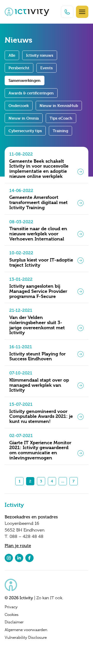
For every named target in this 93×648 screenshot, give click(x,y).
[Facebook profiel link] (29, 558)
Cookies (12, 614)
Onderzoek (19, 105)
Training (60, 130)
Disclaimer (14, 622)
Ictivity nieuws (39, 55)
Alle (12, 55)
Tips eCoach (61, 118)
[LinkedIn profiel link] (19, 558)
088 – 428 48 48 (26, 536)
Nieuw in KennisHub (59, 105)
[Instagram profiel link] (9, 558)
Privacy (11, 607)
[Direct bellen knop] (67, 12)
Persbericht (19, 67)
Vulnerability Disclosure (26, 637)
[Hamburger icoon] (82, 12)
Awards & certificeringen (31, 93)
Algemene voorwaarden (26, 629)
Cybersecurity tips (25, 130)
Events (46, 67)
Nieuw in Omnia (24, 118)
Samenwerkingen (25, 80)
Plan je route (18, 545)
